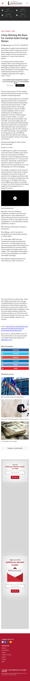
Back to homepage (7, 346)
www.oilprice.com (6, 340)
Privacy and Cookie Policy (9, 675)
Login (3, 661)
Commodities (5, 650)
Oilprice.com (7, 45)
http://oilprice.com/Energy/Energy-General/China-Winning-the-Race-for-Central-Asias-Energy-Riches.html (14, 328)
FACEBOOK (15, 350)
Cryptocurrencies (6, 654)
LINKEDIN (16, 361)
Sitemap (4, 659)
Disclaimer (24, 673)
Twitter (15, 354)
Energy (4, 652)
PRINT (16, 368)
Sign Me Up (15, 477)
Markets (4, 648)
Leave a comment (15, 448)
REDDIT (16, 365)
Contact (4, 657)
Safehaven (5, 646)
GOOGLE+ (16, 357)
